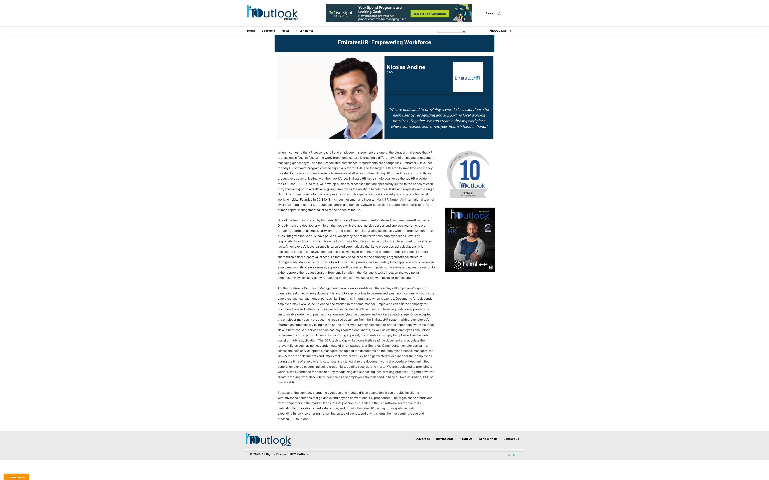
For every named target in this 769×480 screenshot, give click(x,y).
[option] (399, 15)
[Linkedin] (508, 454)
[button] (493, 13)
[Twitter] (513, 454)
